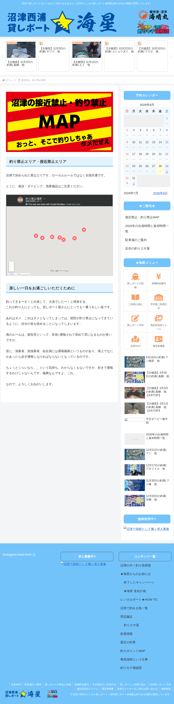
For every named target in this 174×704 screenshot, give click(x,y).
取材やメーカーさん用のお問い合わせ (137, 688)
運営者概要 (108, 688)
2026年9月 (160, 193)
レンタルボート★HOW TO (138, 599)
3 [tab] (89, 77)
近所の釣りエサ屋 (137, 248)
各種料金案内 (82, 684)
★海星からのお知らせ (135, 574)
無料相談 (166, 688)
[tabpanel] (21, 56)
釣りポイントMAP (132, 651)
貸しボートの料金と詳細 (58, 684)
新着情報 (126, 633)
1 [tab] (79, 77)
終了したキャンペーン (139, 582)
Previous (2, 56)
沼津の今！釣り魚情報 (135, 565)
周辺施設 (126, 616)
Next (171, 56)
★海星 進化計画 (135, 591)
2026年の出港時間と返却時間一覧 (147, 228)
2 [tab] (84, 77)
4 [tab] (94, 77)
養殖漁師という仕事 (134, 659)
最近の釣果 (128, 642)
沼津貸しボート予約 (160, 684)
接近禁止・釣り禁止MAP (142, 217)
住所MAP (16, 684)
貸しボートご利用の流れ (133, 684)
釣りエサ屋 (131, 625)
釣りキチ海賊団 (131, 668)
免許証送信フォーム (87, 688)
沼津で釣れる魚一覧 (134, 608)
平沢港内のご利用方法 (104, 684)
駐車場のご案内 (136, 240)
